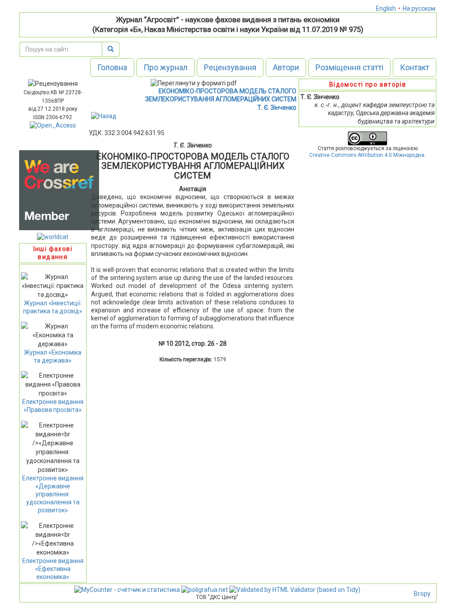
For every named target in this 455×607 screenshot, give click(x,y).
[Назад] (103, 115)
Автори (286, 67)
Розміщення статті (349, 67)
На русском (419, 8)
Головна (112, 67)
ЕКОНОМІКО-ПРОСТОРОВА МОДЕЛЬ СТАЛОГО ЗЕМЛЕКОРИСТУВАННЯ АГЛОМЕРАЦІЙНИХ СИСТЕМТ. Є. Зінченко (220, 99)
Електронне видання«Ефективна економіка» (53, 568)
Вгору (422, 593)
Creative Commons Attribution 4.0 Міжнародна (366, 155)
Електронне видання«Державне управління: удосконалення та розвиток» (53, 494)
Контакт (414, 67)
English (386, 8)
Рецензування (230, 67)
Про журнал (166, 67)
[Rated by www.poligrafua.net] (204, 589)
